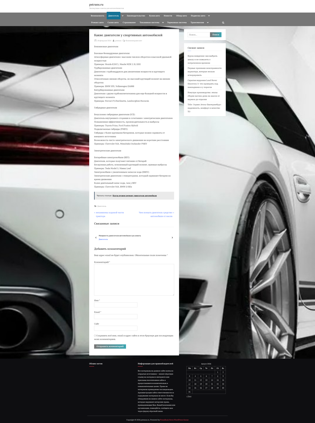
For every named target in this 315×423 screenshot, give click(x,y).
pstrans (118, 40)
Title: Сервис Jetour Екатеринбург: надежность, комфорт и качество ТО (204, 108)
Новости (168, 15)
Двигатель (113, 15)
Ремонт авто (97, 22)
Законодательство (136, 15)
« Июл (188, 396)
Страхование (129, 22)
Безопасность (97, 15)
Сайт (96, 323)
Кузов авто (154, 15)
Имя (97, 300)
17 (189, 384)
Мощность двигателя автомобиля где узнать (120, 235)
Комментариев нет (134, 40)
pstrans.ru (96, 4)
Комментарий (102, 262)
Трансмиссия (197, 22)
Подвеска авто (198, 15)
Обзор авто (181, 15)
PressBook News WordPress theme (174, 420)
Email (97, 312)
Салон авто (113, 22)
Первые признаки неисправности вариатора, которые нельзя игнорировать (205, 71)
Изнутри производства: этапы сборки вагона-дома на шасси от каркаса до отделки (204, 96)
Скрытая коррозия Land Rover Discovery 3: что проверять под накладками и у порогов (203, 83)
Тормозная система (177, 22)
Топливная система (149, 22)
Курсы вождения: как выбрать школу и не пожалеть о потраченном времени (202, 59)
